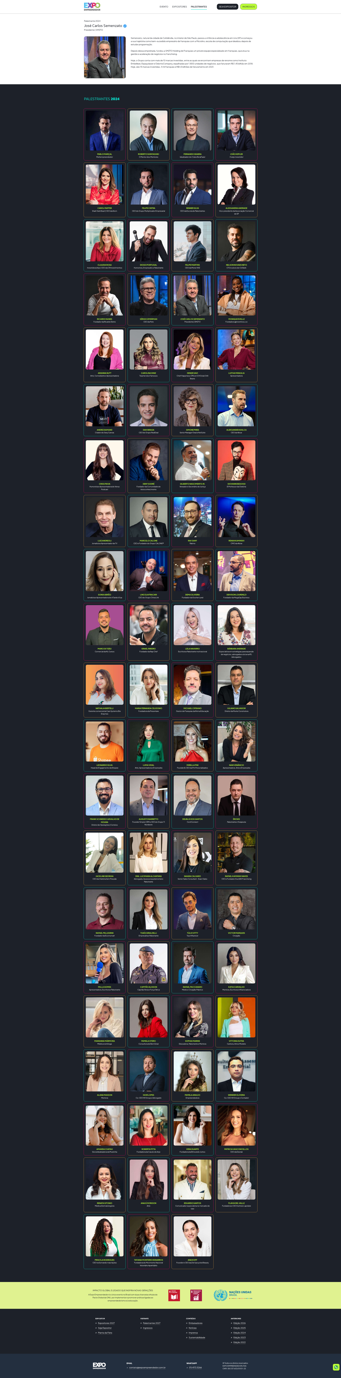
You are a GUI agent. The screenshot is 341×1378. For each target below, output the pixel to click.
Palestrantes (199, 6)
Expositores (179, 6)
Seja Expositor (227, 6)
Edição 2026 (240, 1323)
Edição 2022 (240, 1342)
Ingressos (248, 6)
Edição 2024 (240, 1332)
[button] (336, 1367)
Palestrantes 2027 (151, 1323)
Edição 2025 (240, 1328)
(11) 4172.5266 (195, 1367)
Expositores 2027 (106, 1323)
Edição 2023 (240, 1337)
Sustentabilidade (197, 1337)
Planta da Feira (105, 1332)
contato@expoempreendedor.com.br (147, 1367)
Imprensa (193, 1332)
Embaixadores (195, 1323)
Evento (164, 6)
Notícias (193, 1328)
